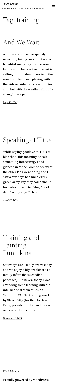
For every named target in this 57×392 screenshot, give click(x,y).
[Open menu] (53, 6)
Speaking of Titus (27, 140)
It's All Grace (10, 3)
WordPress (41, 379)
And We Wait (21, 42)
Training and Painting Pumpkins (21, 245)
